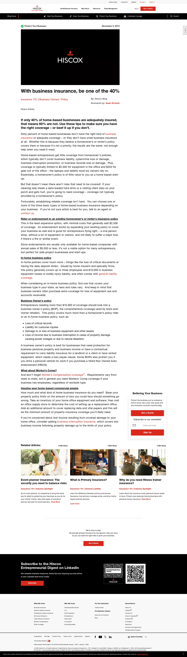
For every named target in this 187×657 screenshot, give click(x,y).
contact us (27, 213)
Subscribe (32, 583)
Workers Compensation (41, 621)
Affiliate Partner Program (132, 630)
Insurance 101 (29, 99)
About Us (128, 607)
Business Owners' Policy (53, 99)
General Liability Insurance (42, 610)
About (137, 9)
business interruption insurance (76, 421)
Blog (96, 618)
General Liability (93, 489)
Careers (127, 610)
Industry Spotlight (44, 489)
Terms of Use (67, 636)
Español (133, 2)
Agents (151, 2)
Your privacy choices (40, 641)
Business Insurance (40, 607)
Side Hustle (68, 619)
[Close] (183, 654)
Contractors (68, 621)
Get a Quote (148, 9)
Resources (96, 9)
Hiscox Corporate (130, 616)
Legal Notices (78, 636)
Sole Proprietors (69, 613)
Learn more (74, 504)
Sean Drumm (113, 103)
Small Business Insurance (68, 9)
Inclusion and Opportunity (133, 627)
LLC (65, 610)
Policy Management (110, 9)
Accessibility (38, 636)
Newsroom (128, 624)
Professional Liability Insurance (43, 613)
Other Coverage (39, 624)
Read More (55, 502)
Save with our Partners (102, 615)
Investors (128, 619)
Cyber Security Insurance (41, 619)
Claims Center (113, 2)
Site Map (47, 636)
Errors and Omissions (40, 616)
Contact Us (124, 2)
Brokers (142, 2)
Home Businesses (69, 624)
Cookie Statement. (142, 654)
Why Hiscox (85, 9)
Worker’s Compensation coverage (62, 374)
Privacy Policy (56, 636)
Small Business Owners (71, 607)
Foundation (128, 621)
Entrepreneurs (68, 616)
